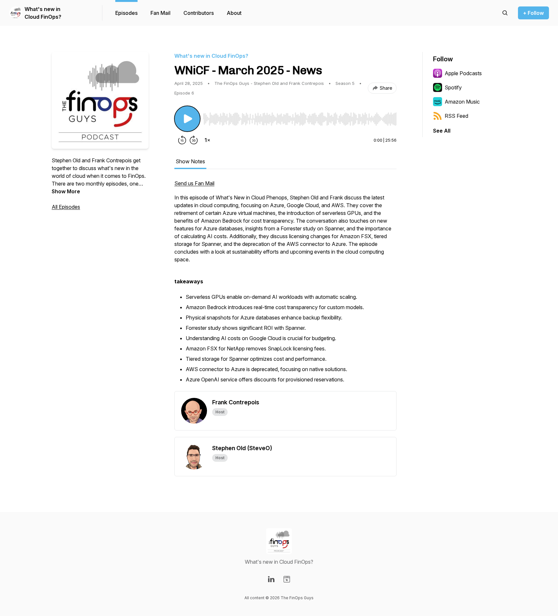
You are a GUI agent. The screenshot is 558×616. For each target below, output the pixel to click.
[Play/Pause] (187, 119)
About (234, 13)
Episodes (126, 13)
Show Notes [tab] (190, 161)
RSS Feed (456, 116)
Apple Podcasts (463, 73)
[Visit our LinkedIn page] (271, 579)
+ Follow (533, 13)
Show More (66, 191)
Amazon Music (462, 101)
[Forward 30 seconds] (193, 140)
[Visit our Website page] (287, 579)
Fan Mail (160, 13)
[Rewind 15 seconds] (182, 140)
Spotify (453, 87)
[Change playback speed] (207, 140)
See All (441, 130)
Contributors (198, 13)
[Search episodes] (505, 13)
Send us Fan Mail (194, 183)
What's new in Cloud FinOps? (43, 13)
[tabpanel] (285, 285)
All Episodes (66, 207)
